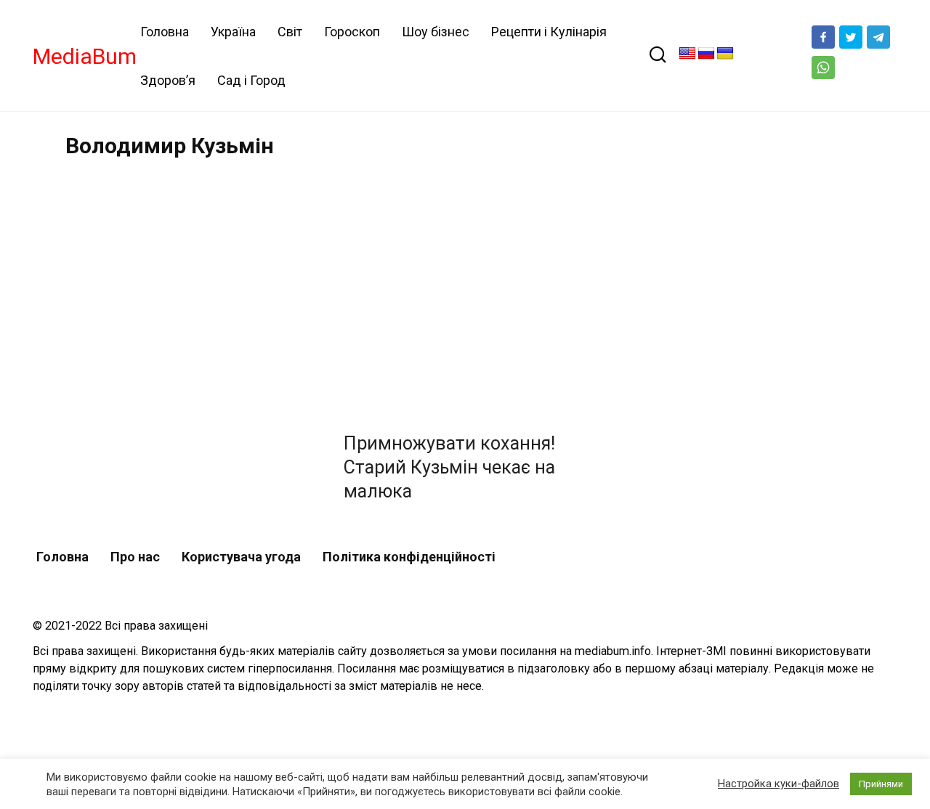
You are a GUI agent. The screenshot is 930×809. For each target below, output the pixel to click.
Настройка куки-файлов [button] (778, 783)
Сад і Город (251, 80)
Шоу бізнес (435, 31)
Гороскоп (352, 31)
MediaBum (85, 56)
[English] (687, 53)
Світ (290, 31)
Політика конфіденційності (409, 556)
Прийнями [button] (881, 783)
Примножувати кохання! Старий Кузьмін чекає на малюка (449, 467)
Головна (164, 31)
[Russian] (706, 53)
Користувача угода (241, 556)
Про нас (135, 556)
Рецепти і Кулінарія (549, 31)
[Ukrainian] (725, 53)
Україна (233, 31)
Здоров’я (167, 80)
